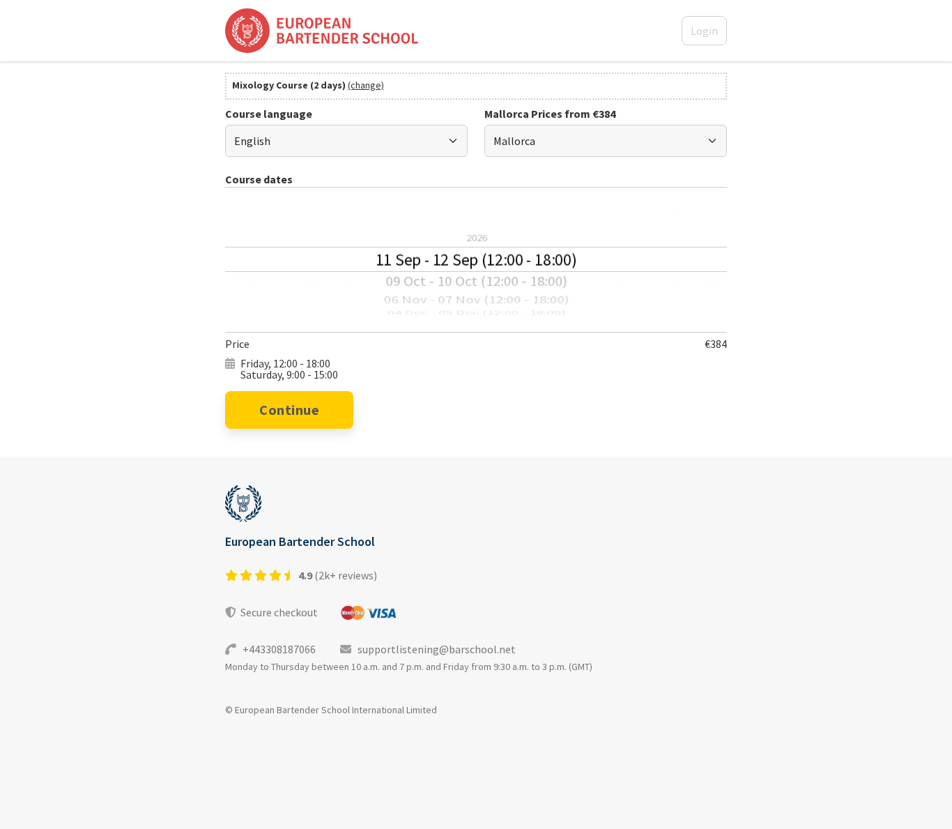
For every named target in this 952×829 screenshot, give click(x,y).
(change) (366, 85)
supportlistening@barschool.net (433, 649)
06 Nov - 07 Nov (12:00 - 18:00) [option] (476, 299)
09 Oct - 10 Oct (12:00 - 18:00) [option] (476, 280)
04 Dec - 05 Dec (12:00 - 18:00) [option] (476, 313)
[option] (476, 206)
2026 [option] (476, 237)
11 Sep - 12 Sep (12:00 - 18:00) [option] (475, 259)
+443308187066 (277, 649)
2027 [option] (476, 318)
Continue (289, 409)
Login (704, 31)
